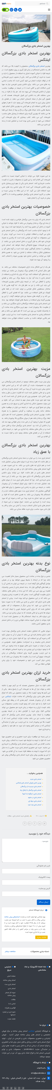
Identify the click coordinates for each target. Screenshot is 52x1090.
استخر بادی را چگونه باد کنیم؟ (32, 794)
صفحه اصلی (11, 976)
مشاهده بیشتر (10, 951)
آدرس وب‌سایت (44, 888)
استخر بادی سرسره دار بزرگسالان (31, 786)
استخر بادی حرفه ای (35, 801)
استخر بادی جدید (36, 779)
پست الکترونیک (44, 877)
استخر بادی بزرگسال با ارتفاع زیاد (31, 790)
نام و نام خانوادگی (43, 865)
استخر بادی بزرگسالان (37, 66)
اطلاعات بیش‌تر (41, 937)
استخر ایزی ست (10, 984)
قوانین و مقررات (10, 1007)
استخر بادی (11, 988)
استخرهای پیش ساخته (12, 917)
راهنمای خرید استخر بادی (20, 816)
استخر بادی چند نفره (35, 804)
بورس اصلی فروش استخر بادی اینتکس (29, 783)
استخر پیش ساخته (9, 980)
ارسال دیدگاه (43, 902)
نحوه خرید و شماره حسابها (9, 1013)
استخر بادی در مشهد (35, 797)
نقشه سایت (11, 1019)
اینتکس (8, 696)
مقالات (9, 816)
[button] (20, 10)
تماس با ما (11, 1003)
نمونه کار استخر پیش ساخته (10, 994)
